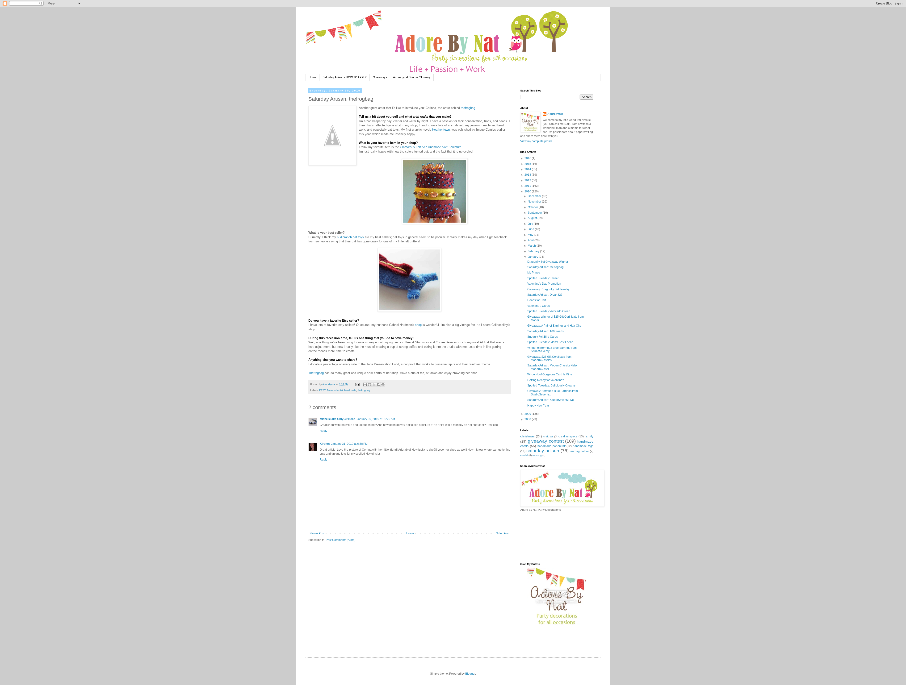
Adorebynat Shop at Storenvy (412, 77)
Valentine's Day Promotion (544, 283)
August (532, 218)
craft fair (548, 436)
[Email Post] (357, 384)
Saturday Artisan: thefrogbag (545, 267)
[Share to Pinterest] (383, 384)
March (532, 245)
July (531, 223)
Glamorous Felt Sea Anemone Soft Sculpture (430, 147)
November (535, 201)
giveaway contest (546, 441)
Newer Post (317, 533)
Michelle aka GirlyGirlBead (337, 419)
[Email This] (365, 384)
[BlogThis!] (369, 384)
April (531, 240)
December (535, 196)
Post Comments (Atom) (340, 540)
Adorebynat (555, 114)
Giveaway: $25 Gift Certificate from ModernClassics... (549, 358)
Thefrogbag (316, 373)
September (535, 212)
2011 (528, 185)
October (533, 207)
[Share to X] (374, 384)
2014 (528, 169)
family (589, 436)
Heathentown (441, 129)
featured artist (335, 390)
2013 (528, 174)
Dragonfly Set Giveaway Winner (547, 261)
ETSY (322, 390)
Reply (323, 430)
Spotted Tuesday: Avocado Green (548, 311)
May (531, 235)
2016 (528, 158)
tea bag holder (579, 451)
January (533, 256)
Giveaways (380, 77)
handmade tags (583, 446)
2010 (528, 191)
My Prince (533, 272)
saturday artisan (542, 450)
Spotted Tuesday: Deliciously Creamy (551, 385)
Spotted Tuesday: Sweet (542, 278)
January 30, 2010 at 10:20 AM (376, 419)
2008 (528, 419)
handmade (350, 390)
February (534, 251)
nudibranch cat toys (350, 237)
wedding (537, 455)
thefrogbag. (468, 108)
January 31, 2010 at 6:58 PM (349, 443)
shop (418, 325)
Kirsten (325, 443)
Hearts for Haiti (536, 300)
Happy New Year (538, 405)
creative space (567, 436)
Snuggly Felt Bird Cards (542, 336)
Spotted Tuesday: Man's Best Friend (550, 342)
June (531, 229)
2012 (528, 180)
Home (312, 77)
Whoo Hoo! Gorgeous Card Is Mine (549, 374)
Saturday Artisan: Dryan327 (544, 294)
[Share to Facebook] (378, 384)
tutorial (524, 455)
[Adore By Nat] (556, 626)
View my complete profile (536, 141)
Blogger (470, 673)
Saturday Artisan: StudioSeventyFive (550, 400)
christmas (527, 436)
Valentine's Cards (538, 305)
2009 (528, 413)
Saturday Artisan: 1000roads (545, 331)
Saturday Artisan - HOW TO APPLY (345, 77)
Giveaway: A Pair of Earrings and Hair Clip (554, 325)
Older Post (502, 533)
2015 (528, 164)
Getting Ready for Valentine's (545, 380)
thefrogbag (364, 390)
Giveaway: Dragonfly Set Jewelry (548, 289)
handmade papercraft (551, 446)
